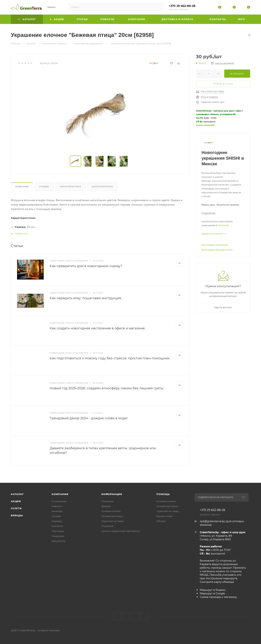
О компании (59, 501)
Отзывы (44, 186)
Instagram (126, 616)
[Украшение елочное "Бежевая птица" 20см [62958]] (100, 111)
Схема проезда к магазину (218, 597)
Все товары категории (215, 244)
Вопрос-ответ (164, 516)
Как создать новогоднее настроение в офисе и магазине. (97, 328)
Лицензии (58, 536)
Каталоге (223, 225)
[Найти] (158, 7)
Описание (21, 186)
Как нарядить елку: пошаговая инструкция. (86, 298)
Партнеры (58, 531)
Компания (60, 494)
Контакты (57, 526)
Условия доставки (112, 516)
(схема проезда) (205, 125)
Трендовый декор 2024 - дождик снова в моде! (89, 418)
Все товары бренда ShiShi (217, 249)
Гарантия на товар (112, 521)
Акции (16, 501)
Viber (144, 616)
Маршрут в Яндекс (213, 590)
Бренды (17, 515)
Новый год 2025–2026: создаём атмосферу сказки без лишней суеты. (107, 388)
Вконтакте (117, 616)
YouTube (135, 616)
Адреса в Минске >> (213, 233)
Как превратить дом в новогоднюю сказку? (86, 266)
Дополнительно (102, 186)
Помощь (163, 494)
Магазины (107, 501)
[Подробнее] (179, 263)
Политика (107, 526)
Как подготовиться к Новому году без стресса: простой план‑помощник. (110, 358)
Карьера (57, 521)
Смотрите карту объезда (217, 582)
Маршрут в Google (212, 593)
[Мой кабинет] (205, 8)
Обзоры (161, 521)
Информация (111, 494)
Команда (57, 511)
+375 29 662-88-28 (182, 6)
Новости (57, 506)
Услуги (16, 508)
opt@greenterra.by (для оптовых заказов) (222, 522)
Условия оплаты (111, 511)
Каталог (17, 494)
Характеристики (70, 186)
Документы (58, 541)
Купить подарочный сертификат (120, 531)
